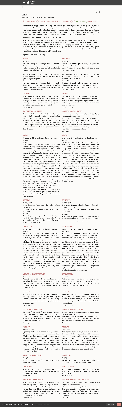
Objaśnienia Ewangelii (39, 55)
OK (119, 404)
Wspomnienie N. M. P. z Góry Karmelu (40, 17)
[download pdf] (99, 12)
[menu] (24, 2)
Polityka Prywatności (42, 404)
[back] (22, 7)
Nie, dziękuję (110, 404)
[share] (96, 12)
